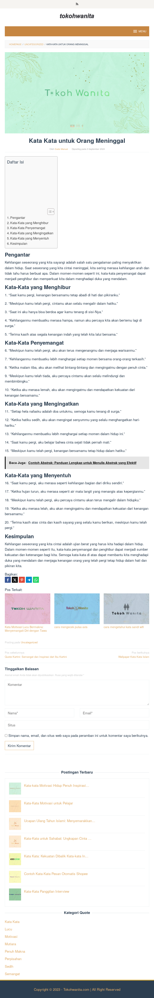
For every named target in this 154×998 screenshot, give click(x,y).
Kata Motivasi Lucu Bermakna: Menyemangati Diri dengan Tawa (26, 629)
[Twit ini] (15, 580)
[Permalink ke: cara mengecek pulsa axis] (77, 608)
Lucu (8, 928)
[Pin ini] (22, 580)
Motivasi (11, 936)
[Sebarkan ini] (8, 580)
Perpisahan (13, 958)
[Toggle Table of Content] (48, 211)
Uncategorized (29, 642)
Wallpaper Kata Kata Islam (133, 655)
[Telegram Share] (29, 580)
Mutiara (10, 943)
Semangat (12, 973)
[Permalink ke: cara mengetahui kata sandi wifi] (126, 608)
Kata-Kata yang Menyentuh (29, 238)
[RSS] (77, 4)
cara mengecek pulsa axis (70, 627)
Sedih (9, 966)
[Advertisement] (30, 187)
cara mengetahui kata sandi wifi (124, 627)
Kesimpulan (18, 243)
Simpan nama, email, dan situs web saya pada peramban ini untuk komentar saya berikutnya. (78, 735)
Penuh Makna (15, 951)
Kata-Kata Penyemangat (27, 227)
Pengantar (17, 217)
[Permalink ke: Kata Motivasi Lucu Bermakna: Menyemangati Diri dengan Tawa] (27, 608)
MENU (142, 31)
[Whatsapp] (36, 580)
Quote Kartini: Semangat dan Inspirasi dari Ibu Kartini (36, 655)
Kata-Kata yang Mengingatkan (31, 232)
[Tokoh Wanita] (77, 15)
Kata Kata (12, 921)
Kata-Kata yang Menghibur (29, 222)
